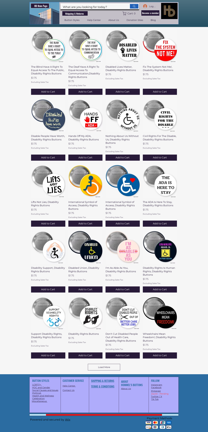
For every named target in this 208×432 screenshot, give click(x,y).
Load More (104, 367)
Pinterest (156, 391)
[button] (130, 13)
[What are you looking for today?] (133, 6)
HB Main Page (40, 6)
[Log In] (145, 6)
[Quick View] (48, 46)
